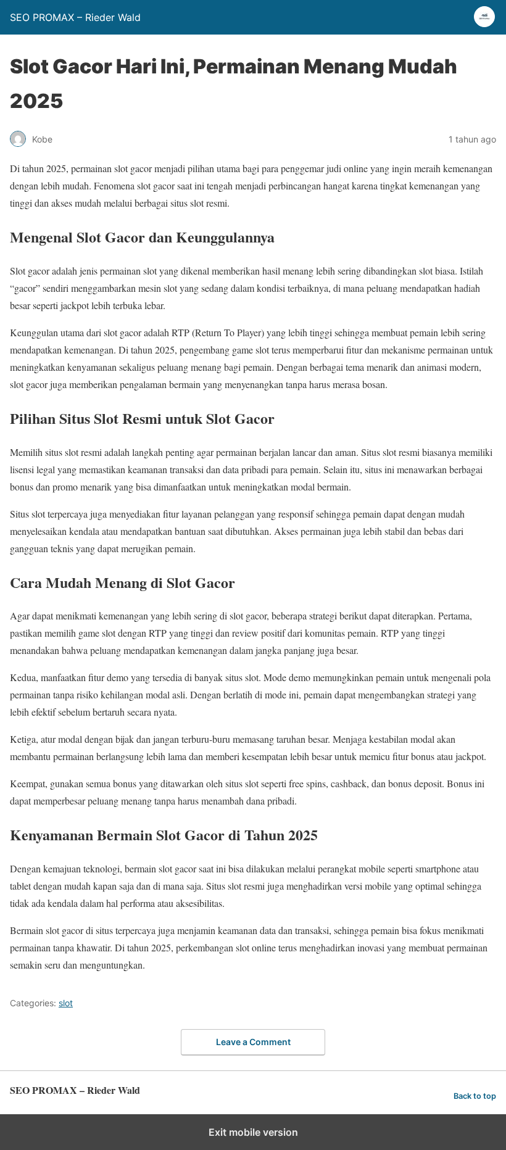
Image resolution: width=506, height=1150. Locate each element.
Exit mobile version (253, 1132)
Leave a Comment (253, 1041)
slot (66, 1003)
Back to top (475, 1096)
